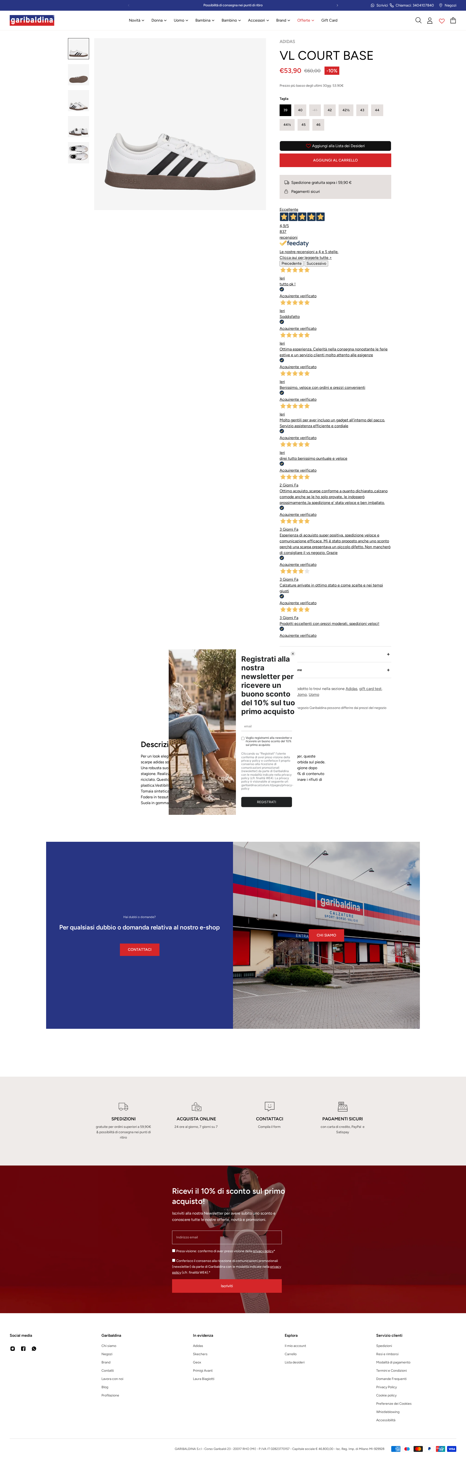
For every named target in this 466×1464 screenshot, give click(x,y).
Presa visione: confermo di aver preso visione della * (225, 1251)
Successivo (316, 263)
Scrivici (382, 5)
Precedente (292, 263)
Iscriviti (227, 1286)
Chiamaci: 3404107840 (415, 5)
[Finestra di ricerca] (418, 20)
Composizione (291, 670)
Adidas (351, 688)
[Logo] (32, 20)
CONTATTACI (139, 949)
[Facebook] (23, 1348)
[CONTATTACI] (269, 1121)
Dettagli (286, 654)
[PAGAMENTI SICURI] (342, 1121)
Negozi (450, 5)
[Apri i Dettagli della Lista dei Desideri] (442, 20)
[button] (285, 110)
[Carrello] (453, 20)
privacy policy (263, 1251)
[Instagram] (12, 1348)
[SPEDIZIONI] (123, 1121)
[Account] (430, 20)
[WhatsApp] (34, 1348)
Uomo (314, 694)
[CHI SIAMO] (326, 935)
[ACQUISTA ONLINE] (196, 1121)
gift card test (370, 688)
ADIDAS (287, 41)
